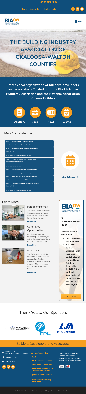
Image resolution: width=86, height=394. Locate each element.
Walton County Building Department (41, 381)
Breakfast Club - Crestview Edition (22, 141)
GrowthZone (67, 391)
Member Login (49, 9)
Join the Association (31, 9)
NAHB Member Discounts (41, 361)
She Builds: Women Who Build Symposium (24, 169)
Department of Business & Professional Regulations (42, 369)
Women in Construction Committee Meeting (25, 148)
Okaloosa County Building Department (41, 375)
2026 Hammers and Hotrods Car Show (24, 159)
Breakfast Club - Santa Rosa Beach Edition (24, 176)
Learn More (31, 221)
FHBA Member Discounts (41, 365)
